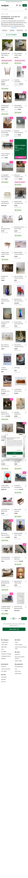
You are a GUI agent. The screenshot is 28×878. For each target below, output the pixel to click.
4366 (19, 618)
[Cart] (17, 5)
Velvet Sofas (18, 671)
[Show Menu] (26, 9)
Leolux (16, 642)
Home (2, 14)
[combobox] (13, 9)
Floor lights (3, 651)
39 (15, 618)
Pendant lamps (4, 642)
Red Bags (3, 679)
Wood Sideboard (19, 666)
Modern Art (17, 654)
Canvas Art (3, 666)
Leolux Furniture (18, 644)
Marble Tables (18, 673)
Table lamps (4, 647)
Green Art (3, 681)
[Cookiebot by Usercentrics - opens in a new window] (19, 434)
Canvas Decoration (5, 669)
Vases (2, 649)
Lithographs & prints (6, 656)
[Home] (7, 5)
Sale (7, 14)
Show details (19, 450)
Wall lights (3, 658)
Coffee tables (4, 644)
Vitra (16, 669)
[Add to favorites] (12, 54)
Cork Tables (4, 671)
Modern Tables (18, 660)
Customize (14, 456)
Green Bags (4, 677)
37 (11, 618)
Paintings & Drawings (6, 654)
